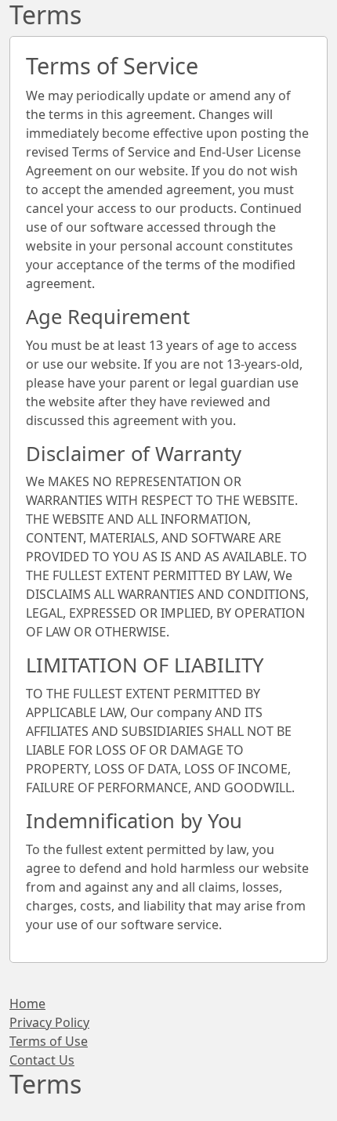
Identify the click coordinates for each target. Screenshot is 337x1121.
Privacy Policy (49, 1022)
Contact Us (41, 1060)
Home (27, 1003)
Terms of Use (48, 1041)
